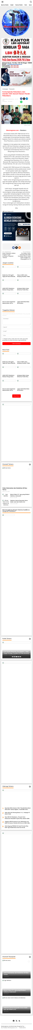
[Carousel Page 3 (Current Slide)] (16, 656)
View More (16, 396)
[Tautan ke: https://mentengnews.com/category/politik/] (30, 639)
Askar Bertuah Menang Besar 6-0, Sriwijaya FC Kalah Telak (17, 813)
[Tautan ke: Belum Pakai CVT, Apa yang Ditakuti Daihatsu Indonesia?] (5, 495)
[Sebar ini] (21, 98)
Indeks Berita (22, 1027)
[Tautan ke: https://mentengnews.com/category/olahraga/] (30, 787)
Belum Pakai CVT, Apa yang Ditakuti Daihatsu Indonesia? (19, 495)
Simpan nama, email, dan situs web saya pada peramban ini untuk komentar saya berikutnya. (15, 339)
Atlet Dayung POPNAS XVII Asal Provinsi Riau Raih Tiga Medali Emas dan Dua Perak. (16, 826)
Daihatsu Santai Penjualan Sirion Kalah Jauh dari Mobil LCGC (19, 501)
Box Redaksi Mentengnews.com (9, 1027)
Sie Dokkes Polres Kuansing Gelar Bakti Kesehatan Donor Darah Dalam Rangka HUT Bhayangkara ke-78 (24, 255)
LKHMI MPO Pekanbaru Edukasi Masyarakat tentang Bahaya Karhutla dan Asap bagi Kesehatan (8, 289)
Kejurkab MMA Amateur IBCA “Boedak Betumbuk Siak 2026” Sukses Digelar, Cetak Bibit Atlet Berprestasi (18, 808)
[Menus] (2, 2)
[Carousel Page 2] (14, 656)
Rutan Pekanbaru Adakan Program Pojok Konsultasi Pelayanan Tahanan (8, 254)
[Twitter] (16, 247)
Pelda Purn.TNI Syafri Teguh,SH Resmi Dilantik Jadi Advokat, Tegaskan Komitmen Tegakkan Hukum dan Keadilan (8, 275)
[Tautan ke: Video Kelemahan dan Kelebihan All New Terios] (16, 476)
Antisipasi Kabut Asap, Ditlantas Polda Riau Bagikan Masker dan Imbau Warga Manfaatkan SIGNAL (23, 289)
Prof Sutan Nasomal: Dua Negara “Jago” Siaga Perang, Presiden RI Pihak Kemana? (16, 652)
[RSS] (19, 247)
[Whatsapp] (21, 102)
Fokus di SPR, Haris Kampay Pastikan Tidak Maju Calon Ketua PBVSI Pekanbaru (23, 275)
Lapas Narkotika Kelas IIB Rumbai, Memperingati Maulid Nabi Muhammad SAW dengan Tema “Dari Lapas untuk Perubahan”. (24, 302)
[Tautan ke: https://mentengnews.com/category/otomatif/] (30, 464)
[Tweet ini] (24, 98)
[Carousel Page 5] (20, 656)
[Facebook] (13, 247)
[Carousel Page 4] (18, 656)
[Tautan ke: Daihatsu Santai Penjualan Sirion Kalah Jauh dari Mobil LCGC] (5, 502)
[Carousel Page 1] (12, 656)
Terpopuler (4, 101)
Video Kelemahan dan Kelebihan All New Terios (14, 489)
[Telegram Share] (27, 98)
